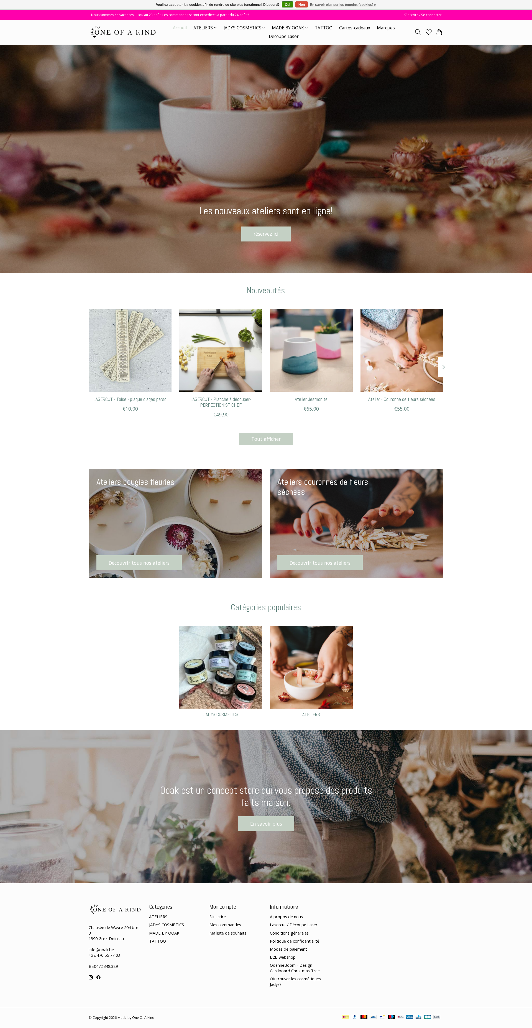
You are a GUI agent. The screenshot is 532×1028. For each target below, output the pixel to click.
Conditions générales (289, 933)
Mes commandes (225, 924)
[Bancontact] (382, 1017)
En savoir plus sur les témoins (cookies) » (343, 5)
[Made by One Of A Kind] (123, 32)
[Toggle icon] (418, 32)
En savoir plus (266, 823)
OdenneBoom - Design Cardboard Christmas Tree (295, 967)
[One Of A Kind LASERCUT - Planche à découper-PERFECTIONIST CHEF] (220, 350)
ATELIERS (311, 714)
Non (301, 5)
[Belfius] (400, 1017)
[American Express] (409, 1017)
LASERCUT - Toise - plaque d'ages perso (130, 399)
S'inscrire (217, 916)
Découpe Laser (284, 36)
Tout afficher (266, 439)
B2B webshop (283, 957)
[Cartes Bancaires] (427, 1017)
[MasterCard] (364, 1017)
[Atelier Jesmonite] (311, 350)
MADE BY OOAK (164, 933)
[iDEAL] (345, 1017)
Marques (386, 28)
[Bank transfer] (437, 1017)
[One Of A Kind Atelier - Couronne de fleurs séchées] (401, 350)
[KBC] (418, 1017)
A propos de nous (286, 916)
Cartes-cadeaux (354, 28)
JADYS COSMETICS (220, 714)
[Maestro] (391, 1017)
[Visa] (373, 1017)
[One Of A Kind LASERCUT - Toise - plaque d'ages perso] (130, 350)
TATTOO (323, 28)
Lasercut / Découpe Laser (294, 924)
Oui (287, 5)
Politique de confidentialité (294, 941)
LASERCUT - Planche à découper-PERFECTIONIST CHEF (221, 402)
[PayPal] (354, 1017)
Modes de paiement (288, 949)
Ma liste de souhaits (227, 933)
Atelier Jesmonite (311, 399)
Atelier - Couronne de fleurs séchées (401, 399)
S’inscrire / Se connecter (423, 14)
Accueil (180, 28)
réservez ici (266, 233)
